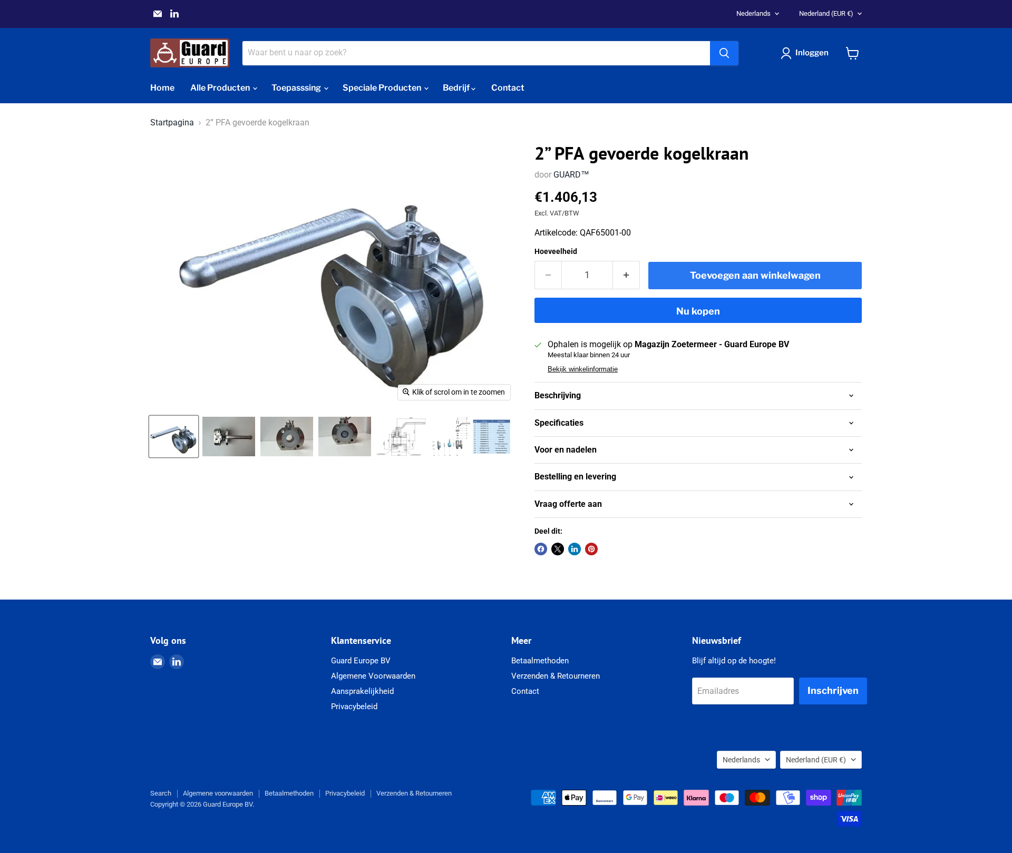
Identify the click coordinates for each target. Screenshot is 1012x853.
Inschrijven (833, 690)
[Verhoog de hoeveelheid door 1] (626, 275)
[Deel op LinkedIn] (574, 549)
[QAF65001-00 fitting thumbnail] (401, 436)
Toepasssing (297, 88)
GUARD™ (571, 175)
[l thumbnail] (228, 436)
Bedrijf (457, 88)
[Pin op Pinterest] (591, 549)
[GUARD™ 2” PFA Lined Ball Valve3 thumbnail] (344, 436)
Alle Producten (220, 88)
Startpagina (172, 123)
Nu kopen (698, 311)
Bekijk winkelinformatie (583, 369)
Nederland (826, 13)
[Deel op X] (557, 549)
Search (160, 793)
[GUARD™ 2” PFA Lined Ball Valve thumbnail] (286, 436)
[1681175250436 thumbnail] (173, 436)
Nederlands (753, 13)
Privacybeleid (354, 706)
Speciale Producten (383, 88)
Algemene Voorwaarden (373, 676)
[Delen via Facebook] (540, 549)
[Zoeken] (724, 53)
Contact (507, 88)
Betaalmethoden (540, 660)
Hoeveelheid (555, 251)
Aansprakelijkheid (362, 691)
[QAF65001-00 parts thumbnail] (471, 436)
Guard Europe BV (361, 660)
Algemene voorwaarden (218, 793)
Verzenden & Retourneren (555, 676)
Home (162, 88)
